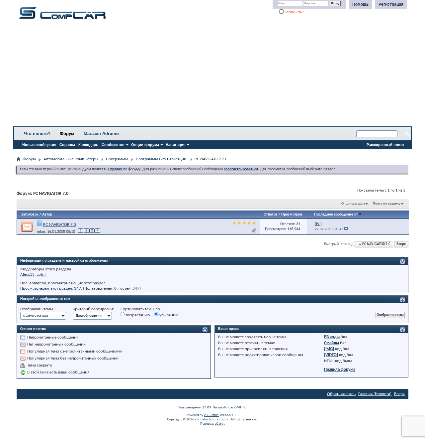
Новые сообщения (39, 145)
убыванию (168, 315)
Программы (117, 159)
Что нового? (37, 133)
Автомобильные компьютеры (70, 159)
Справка (67, 145)
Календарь (88, 145)
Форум (67, 133)
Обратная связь (341, 394)
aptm (41, 274)
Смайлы (331, 343)
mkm (41, 232)
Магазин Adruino (101, 133)
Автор (47, 215)
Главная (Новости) (374, 394)
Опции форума (145, 145)
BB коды (332, 337)
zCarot (220, 424)
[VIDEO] (331, 355)
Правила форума (339, 370)
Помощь (360, 4)
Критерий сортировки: (93, 309)
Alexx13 (27, 274)
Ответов (271, 215)
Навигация (175, 145)
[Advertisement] (207, 74)
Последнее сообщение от (336, 215)
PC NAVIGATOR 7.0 (59, 224)
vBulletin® (211, 415)
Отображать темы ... (38, 309)
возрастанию (137, 315)
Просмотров (291, 215)
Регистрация (391, 4)
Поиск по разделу (386, 204)
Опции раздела (353, 204)
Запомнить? (294, 12)
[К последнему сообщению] (346, 229)
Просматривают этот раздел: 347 (50, 288)
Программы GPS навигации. (161, 159)
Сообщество (113, 145)
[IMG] (329, 349)
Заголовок (30, 215)
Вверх (401, 244)
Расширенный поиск (385, 145)
